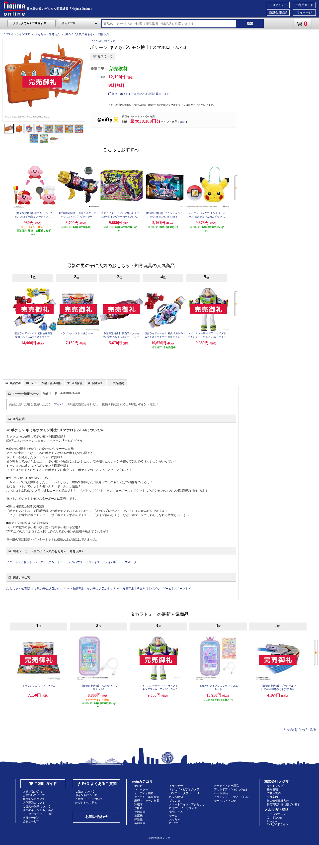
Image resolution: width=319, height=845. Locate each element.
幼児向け (143, 588)
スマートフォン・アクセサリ (187, 804)
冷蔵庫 (138, 804)
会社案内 (272, 796)
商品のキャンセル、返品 (38, 810)
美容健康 (139, 823)
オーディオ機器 (144, 793)
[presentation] (12, 382)
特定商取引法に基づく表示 (283, 804)
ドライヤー (176, 785)
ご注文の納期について (36, 806)
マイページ (304, 12)
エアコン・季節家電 (146, 796)
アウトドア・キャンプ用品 (230, 789)
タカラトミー (57, 562)
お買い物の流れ (32, 791)
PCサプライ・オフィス (183, 808)
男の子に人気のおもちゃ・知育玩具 (87, 34)
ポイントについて (86, 795)
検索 (250, 23)
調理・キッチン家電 (146, 800)
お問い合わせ (96, 817)
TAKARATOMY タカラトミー (108, 40)
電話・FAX (176, 811)
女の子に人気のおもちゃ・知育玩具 (111, 588)
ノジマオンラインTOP (16, 34)
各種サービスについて (89, 798)
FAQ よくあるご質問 (99, 784)
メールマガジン (276, 813)
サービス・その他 (225, 800)
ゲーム (173, 815)
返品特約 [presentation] (118, 383)
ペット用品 (221, 793)
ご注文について (84, 791)
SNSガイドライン (277, 824)
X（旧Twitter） (276, 817)
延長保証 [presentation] (77, 383)
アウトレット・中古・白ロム (232, 796)
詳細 (182, 121)
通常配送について (34, 798)
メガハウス (75, 562)
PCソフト (175, 823)
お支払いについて (34, 795)
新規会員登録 (278, 12)
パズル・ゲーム (161, 588)
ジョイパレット (112, 562)
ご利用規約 (274, 793)
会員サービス (31, 821)
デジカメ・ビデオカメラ (184, 789)
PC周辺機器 (176, 796)
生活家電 (139, 811)
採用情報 (272, 789)
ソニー (10, 562)
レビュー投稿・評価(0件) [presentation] (46, 383)
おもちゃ (174, 819)
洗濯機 (138, 815)
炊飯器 (138, 808)
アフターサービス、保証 (38, 813)
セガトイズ (92, 562)
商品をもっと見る (301, 730)
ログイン (278, 5)
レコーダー (141, 789)
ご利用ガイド (304, 5)
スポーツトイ (182, 588)
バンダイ (40, 562)
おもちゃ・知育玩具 (47, 34)
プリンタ (174, 800)
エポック (131, 562)
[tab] (13, 382)
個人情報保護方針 (278, 800)
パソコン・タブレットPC (184, 793)
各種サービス (31, 817)
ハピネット (24, 562)
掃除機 (138, 819)
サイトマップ (275, 785)
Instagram (272, 821)
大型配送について (34, 802)
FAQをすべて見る (86, 802)
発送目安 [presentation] (97, 383)
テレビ (138, 785)
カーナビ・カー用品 (226, 785)
